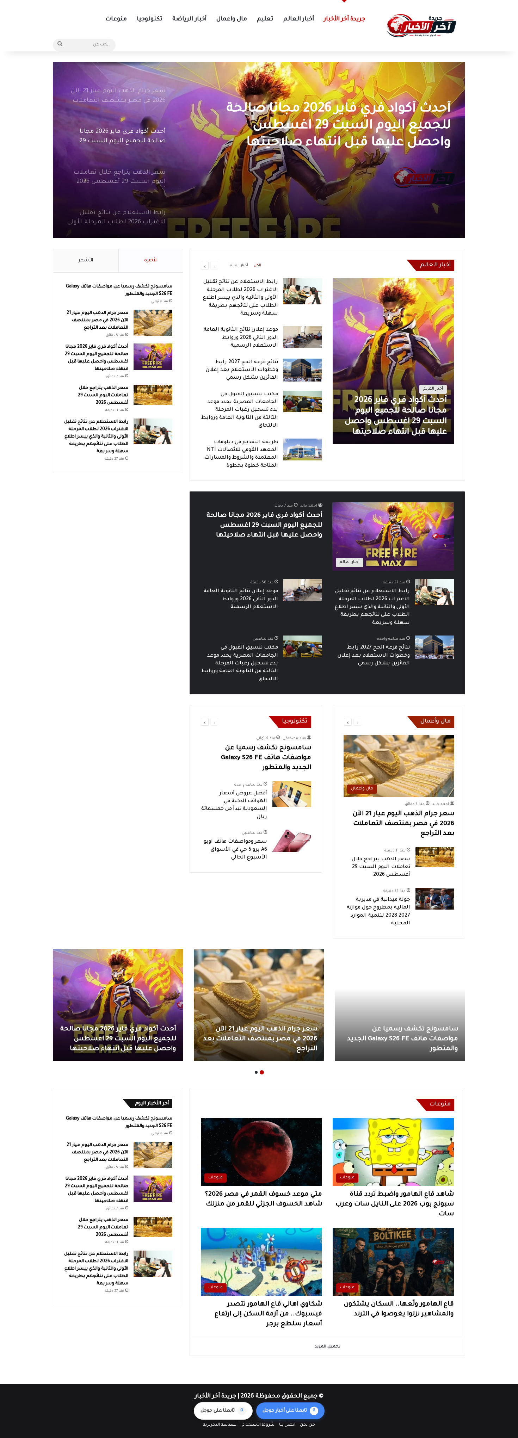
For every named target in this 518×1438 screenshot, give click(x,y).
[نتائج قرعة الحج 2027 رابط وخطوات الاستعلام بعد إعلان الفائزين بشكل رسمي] (302, 370)
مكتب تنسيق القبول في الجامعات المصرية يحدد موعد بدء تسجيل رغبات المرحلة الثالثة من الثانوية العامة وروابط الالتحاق (239, 410)
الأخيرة (151, 260)
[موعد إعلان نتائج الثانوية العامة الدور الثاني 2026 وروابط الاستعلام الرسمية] (302, 337)
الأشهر (86, 260)
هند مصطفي (294, 738)
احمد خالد (308, 506)
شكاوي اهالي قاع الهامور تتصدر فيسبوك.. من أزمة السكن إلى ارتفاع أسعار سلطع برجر (268, 1314)
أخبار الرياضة (189, 19)
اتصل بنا (287, 1425)
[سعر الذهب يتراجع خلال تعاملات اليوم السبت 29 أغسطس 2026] (259, 150)
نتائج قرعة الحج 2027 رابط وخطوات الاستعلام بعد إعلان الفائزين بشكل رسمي (242, 370)
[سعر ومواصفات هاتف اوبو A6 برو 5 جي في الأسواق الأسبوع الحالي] (291, 841)
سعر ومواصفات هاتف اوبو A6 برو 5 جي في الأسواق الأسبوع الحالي (235, 850)
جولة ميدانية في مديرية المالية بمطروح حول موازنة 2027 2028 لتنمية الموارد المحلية (120, 1039)
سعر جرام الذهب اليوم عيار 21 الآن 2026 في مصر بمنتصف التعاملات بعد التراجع (403, 824)
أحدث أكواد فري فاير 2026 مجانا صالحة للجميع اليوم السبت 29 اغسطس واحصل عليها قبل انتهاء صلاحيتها (264, 525)
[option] (259, 150)
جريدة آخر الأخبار (344, 19)
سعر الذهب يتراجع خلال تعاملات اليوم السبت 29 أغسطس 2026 (339, 117)
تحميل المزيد (327, 1347)
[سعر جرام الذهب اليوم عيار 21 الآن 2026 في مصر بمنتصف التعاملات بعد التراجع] (153, 323)
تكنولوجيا (149, 19)
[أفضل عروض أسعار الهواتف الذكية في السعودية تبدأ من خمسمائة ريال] (291, 794)
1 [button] (261, 1072)
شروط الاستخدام (258, 1425)
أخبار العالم (298, 19)
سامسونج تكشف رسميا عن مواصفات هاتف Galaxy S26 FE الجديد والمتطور (266, 758)
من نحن (307, 1425)
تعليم (265, 19)
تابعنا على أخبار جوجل (289, 1410)
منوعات (116, 19)
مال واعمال (231, 19)
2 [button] (256, 1072)
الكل (257, 266)
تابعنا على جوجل (222, 1410)
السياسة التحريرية (220, 1425)
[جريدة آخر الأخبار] (421, 26)
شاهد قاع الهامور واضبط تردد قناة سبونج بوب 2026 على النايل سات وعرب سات (394, 1204)
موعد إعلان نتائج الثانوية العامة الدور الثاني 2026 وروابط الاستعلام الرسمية (241, 338)
